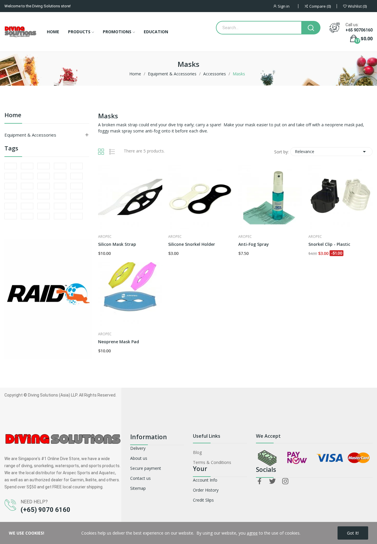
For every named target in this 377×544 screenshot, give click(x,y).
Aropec (105, 236)
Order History (206, 490)
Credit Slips (203, 500)
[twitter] (272, 481)
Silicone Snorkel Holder (191, 244)
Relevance (331, 151)
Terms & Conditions (212, 462)
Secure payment (145, 468)
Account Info (205, 480)
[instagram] (285, 481)
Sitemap (138, 488)
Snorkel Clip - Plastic (329, 244)
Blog (197, 452)
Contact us (140, 478)
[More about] (10, 166)
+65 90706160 (359, 30)
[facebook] (259, 481)
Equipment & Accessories (30, 135)
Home (12, 115)
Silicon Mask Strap (117, 244)
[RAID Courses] (48, 298)
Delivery (137, 448)
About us (138, 458)
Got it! (353, 533)
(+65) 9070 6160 (45, 509)
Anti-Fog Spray (253, 244)
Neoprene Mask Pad (118, 341)
